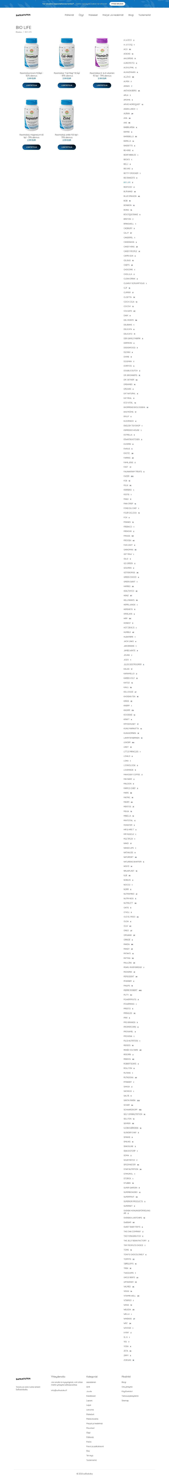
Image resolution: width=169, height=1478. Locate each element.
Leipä (88, 1405)
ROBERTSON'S (131, 1063)
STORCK (128, 1178)
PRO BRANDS (131, 1022)
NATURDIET (130, 857)
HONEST (128, 623)
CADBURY (129, 228)
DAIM (127, 315)
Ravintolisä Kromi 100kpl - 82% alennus (31, 74)
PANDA (128, 944)
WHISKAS (129, 1318)
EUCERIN (128, 444)
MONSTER (129, 825)
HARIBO (129, 586)
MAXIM (128, 802)
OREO (128, 930)
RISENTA (129, 1059)
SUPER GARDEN (132, 1187)
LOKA (127, 761)
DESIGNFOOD (131, 347)
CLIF (127, 288)
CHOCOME (129, 269)
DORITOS (129, 366)
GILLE (127, 559)
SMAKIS (128, 1137)
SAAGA (128, 1086)
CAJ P (128, 233)
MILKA (128, 811)
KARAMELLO (130, 673)
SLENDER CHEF (131, 1132)
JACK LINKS (130, 641)
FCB (127, 481)
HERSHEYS (129, 609)
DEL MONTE (130, 320)
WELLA (128, 1314)
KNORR (129, 710)
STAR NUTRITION (132, 1169)
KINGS (128, 701)
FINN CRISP (130, 503)
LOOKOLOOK (131, 765)
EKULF (127, 416)
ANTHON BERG (132, 90)
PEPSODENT (130, 976)
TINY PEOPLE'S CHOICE (134, 1245)
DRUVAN (128, 389)
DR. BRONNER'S (132, 375)
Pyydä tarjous (117, 4)
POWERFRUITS (131, 999)
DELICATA (129, 329)
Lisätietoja (31, 85)
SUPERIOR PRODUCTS (134, 1201)
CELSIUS (129, 260)
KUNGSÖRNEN (131, 733)
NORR (127, 889)
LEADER (129, 742)
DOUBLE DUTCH (132, 370)
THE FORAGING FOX (133, 1236)
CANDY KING (131, 246)
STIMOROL (129, 1174)
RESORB (128, 1054)
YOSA (127, 1346)
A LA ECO (129, 40)
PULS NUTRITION (132, 1041)
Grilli (88, 1387)
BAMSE (128, 132)
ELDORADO (130, 421)
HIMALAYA (129, 614)
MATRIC (128, 797)
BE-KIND (128, 150)
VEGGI (128, 1291)
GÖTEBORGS (131, 572)
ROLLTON (129, 1068)
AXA (127, 118)
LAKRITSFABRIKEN (133, 738)
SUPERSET (129, 1206)
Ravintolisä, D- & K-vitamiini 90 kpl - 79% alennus (102, 74)
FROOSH (129, 540)
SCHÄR (128, 1105)
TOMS (128, 1250)
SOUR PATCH (130, 1160)
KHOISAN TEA (131, 696)
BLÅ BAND (130, 191)
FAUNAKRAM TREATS (134, 471)
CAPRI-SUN (130, 256)
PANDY (128, 949)
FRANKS (129, 522)
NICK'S (128, 866)
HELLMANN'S (131, 600)
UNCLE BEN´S (131, 1277)
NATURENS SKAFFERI (134, 861)
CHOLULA (129, 274)
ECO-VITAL (130, 403)
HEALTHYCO (130, 591)
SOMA (127, 1155)
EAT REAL (129, 398)
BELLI (127, 164)
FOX (127, 517)
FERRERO (129, 490)
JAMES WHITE (131, 650)
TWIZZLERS (130, 1273)
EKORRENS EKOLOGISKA (136, 407)
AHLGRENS (130, 58)
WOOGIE (128, 1328)
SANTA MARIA (132, 1100)
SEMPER (129, 1123)
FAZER (128, 476)
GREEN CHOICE (131, 577)
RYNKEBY (129, 1082)
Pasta (88, 1442)
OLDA (127, 921)
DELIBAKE (129, 324)
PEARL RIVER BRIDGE (134, 967)
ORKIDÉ (128, 940)
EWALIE (128, 448)
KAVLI (128, 687)
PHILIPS (128, 985)
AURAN (128, 113)
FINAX (127, 499)
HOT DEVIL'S (130, 627)
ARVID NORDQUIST (133, 104)
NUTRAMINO (130, 894)
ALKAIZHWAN (131, 72)
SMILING (128, 1142)
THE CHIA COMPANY (133, 1231)
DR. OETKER (130, 380)
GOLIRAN (129, 568)
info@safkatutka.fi (59, 1390)
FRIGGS (129, 536)
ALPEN (128, 81)
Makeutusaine (92, 1419)
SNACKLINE (130, 1146)
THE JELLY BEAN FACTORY (136, 1240)
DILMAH (128, 352)
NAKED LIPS (130, 848)
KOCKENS (129, 715)
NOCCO (128, 885)
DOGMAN (129, 361)
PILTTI (128, 995)
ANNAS (128, 86)
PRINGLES (129, 1013)
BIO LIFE (128, 182)
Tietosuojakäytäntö (130, 1396)
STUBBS (129, 1183)
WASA (128, 1305)
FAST (127, 467)
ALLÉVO (129, 77)
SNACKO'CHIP (131, 1151)
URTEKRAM (130, 1282)
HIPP (127, 618)
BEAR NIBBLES (131, 155)
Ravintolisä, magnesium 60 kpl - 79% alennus (32, 136)
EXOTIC (128, 453)
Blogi (130, 15)
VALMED (129, 1286)
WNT (127, 1323)
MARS (128, 793)
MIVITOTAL (129, 820)
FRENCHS (129, 531)
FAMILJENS (129, 462)
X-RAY (127, 1332)
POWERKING (130, 1004)
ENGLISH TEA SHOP (133, 425)
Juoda (89, 1391)
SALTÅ (128, 1096)
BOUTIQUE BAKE (132, 214)
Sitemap (125, 1400)
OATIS (127, 907)
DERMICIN (129, 343)
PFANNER (129, 981)
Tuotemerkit (144, 15)
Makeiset (93, 15)
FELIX (127, 485)
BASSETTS (129, 145)
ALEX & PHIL (130, 67)
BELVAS (128, 168)
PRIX (127, 1018)
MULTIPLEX (129, 839)
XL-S (127, 1337)
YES (126, 1342)
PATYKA (129, 958)
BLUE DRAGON (132, 196)
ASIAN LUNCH (130, 109)
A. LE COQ (129, 44)
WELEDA (129, 1309)
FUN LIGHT (129, 545)
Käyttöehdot (127, 1391)
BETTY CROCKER (132, 173)
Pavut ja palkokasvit (95, 1446)
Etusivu (19, 32)
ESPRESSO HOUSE (132, 430)
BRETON (128, 219)
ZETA (127, 1351)
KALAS (128, 669)
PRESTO (128, 1008)
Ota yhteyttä (127, 1387)
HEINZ (128, 595)
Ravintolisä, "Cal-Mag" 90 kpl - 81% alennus (67, 74)
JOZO (127, 659)
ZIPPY (127, 1355)
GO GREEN (129, 563)
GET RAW (129, 554)
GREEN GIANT (130, 581)
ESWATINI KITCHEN (133, 439)
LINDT (128, 747)
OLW (127, 926)
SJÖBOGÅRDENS (132, 1128)
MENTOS (129, 806)
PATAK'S (129, 953)
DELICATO (129, 334)
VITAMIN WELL (131, 1296)
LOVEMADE (130, 770)
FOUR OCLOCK (132, 513)
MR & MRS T (130, 829)
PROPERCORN (131, 1027)
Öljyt (81, 15)
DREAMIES (129, 384)
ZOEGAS (129, 1360)
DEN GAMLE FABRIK (133, 338)
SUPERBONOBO (132, 1192)
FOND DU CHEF (131, 508)
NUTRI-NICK (130, 898)
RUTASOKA (130, 1077)
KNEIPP (128, 705)
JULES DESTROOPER (134, 664)
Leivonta (90, 1410)
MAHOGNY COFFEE (133, 774)
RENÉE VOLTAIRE (132, 1050)
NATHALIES (129, 852)
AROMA (128, 100)
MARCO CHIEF (131, 788)
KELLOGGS (130, 692)
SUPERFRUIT (131, 1197)
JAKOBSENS (130, 646)
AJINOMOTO (130, 63)
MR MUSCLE (130, 834)
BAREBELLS (130, 136)
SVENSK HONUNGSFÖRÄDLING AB (137, 1211)
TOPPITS (129, 1259)
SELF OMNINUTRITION (134, 1114)
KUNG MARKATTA (133, 728)
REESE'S (128, 1045)
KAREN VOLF (131, 678)
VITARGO (129, 1300)
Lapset (89, 1400)
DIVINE (128, 357)
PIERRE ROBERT (133, 990)
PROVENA (129, 1036)
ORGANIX (129, 935)
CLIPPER (128, 292)
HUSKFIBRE (129, 637)
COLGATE (129, 311)
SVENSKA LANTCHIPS (134, 1218)
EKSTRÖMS (130, 412)
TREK (127, 1268)
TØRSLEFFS (130, 1264)
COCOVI (129, 306)
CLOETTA (129, 297)
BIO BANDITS (130, 178)
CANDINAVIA (130, 242)
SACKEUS (129, 1091)
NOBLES (128, 880)
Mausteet (90, 1428)
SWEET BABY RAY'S (133, 1227)
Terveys (89, 1455)
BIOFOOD (129, 187)
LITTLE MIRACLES (132, 751)
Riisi (88, 1451)
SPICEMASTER (131, 1164)
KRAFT (128, 719)
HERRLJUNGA (130, 605)
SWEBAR (129, 1222)
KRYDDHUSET (131, 724)
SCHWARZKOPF (132, 1109)
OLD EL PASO (131, 917)
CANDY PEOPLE (132, 251)
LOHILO (128, 756)
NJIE (127, 875)
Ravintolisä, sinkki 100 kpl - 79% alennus (67, 136)
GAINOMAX (130, 549)
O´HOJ (128, 912)
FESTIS (127, 494)
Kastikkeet (91, 1396)
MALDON (129, 783)
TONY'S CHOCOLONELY (135, 1254)
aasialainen (91, 1382)
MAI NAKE (129, 779)
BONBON (129, 205)
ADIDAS (128, 54)
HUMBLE (129, 632)
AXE (127, 122)
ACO (127, 49)
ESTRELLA (129, 435)
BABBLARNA (130, 127)
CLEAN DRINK (131, 279)
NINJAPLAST (130, 871)
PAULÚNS (129, 963)
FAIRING (129, 458)
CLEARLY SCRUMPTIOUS (135, 283)
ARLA (127, 95)
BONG (128, 210)
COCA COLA (130, 302)
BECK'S (128, 159)
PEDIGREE (129, 972)
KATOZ (128, 683)
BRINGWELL (130, 224)
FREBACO (129, 526)
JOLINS (128, 655)
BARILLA (129, 141)
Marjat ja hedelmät (113, 15)
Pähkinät (69, 15)
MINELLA (129, 816)
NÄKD (128, 843)
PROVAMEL (130, 1031)
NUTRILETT (130, 903)
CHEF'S (128, 265)
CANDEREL (129, 237)
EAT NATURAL (131, 393)
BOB (127, 201)
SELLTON (129, 1119)
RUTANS (128, 1073)
